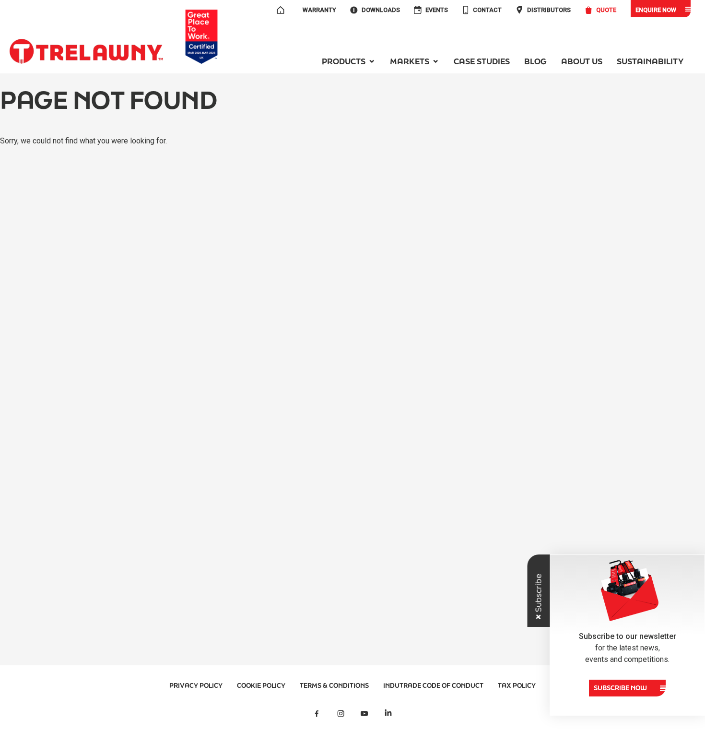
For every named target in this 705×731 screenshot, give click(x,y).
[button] (349, 61)
